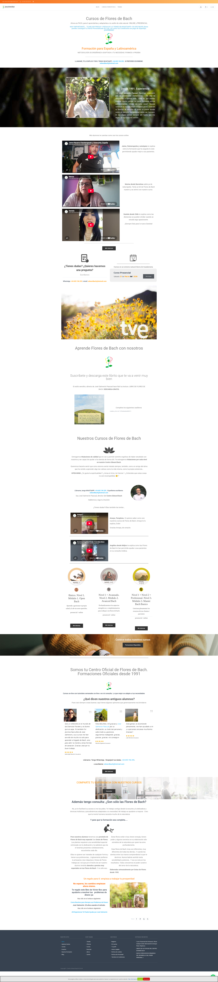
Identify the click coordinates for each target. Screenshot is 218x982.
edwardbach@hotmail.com (11, 1)
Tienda (88, 941)
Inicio (63, 941)
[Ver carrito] (209, 7)
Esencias (89, 949)
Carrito (88, 954)
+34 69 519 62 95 (26, 1)
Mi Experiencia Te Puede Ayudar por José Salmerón (89, 912)
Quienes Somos (66, 944)
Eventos (64, 949)
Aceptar (140, 979)
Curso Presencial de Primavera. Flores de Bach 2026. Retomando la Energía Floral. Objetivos (146, 944)
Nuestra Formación (67, 952)
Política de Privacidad (117, 954)
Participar (149, 276)
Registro (113, 941)
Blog (63, 954)
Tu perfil (113, 946)
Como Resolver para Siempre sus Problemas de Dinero (89, 902)
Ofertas (89, 944)
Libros (88, 952)
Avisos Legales (115, 949)
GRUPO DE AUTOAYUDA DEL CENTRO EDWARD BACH (146, 949)
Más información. (132, 979)
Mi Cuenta (114, 944)
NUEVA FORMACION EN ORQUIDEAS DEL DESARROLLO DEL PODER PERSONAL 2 (145, 955)
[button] (109, 312)
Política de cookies (116, 952)
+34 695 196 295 (118, 61)
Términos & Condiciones (118, 957)
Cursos (63, 946)
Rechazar (146, 979)
